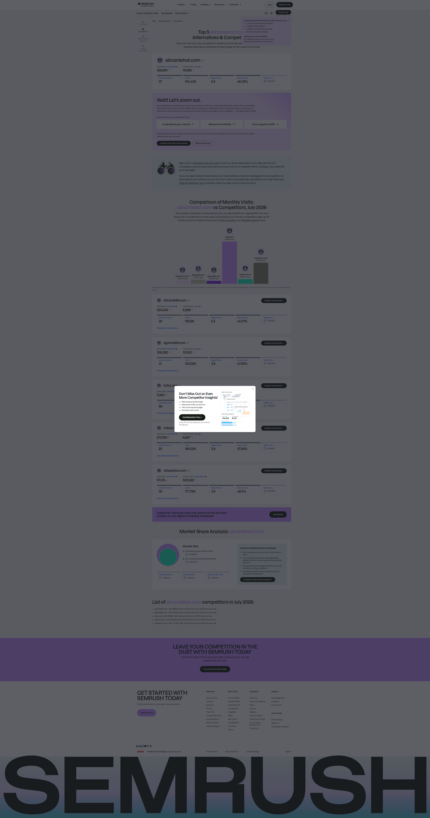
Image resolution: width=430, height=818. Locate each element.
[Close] (253, 388)
